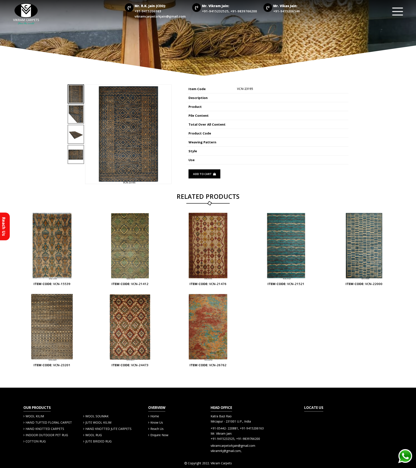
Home (154, 416)
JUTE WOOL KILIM (98, 422)
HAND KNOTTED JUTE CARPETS (108, 429)
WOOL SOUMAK (97, 416)
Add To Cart (202, 174)
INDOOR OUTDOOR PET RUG (47, 435)
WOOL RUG (93, 435)
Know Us (156, 422)
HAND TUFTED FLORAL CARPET (49, 422)
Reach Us (157, 429)
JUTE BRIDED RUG (98, 441)
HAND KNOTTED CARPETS (45, 429)
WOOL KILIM (35, 416)
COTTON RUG (36, 441)
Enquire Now (159, 435)
